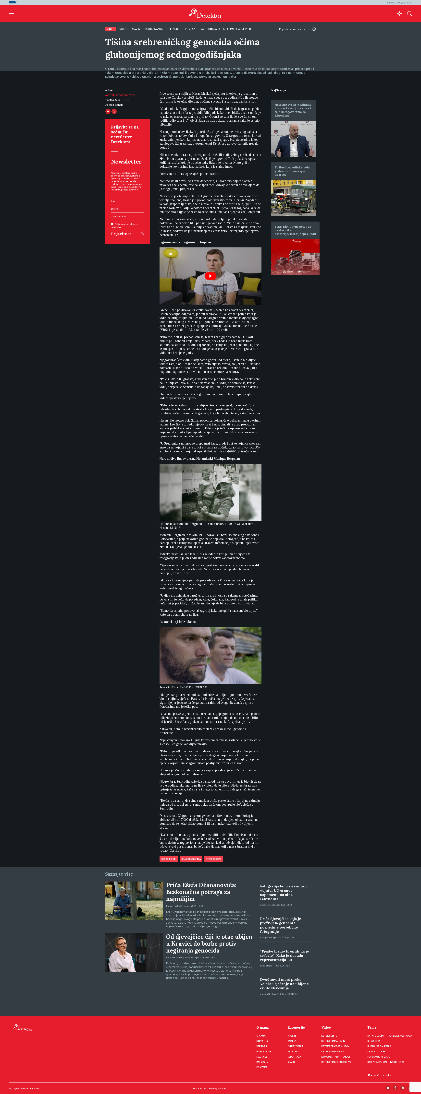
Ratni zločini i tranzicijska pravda (389, 1036)
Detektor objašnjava (335, 1046)
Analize (137, 29)
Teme (371, 1027)
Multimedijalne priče (237, 29)
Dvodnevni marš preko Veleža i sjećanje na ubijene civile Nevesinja (284, 983)
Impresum (262, 1062)
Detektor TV (329, 1036)
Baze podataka (210, 29)
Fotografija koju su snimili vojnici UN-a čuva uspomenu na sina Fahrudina (283, 892)
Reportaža (294, 1057)
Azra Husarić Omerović (120, 94)
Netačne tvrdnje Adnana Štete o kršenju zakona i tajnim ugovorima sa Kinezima (293, 110)
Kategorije (296, 1027)
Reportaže (189, 29)
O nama (262, 1027)
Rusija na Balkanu (379, 1046)
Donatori (262, 1041)
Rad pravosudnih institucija (385, 1062)
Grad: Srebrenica (191, 859)
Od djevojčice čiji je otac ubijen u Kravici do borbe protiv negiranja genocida (209, 943)
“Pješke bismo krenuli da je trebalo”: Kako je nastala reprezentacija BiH (284, 955)
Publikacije (263, 1051)
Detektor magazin (333, 1041)
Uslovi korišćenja (200, 1088)
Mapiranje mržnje (378, 1057)
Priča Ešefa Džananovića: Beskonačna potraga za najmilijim (201, 892)
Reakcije (292, 1062)
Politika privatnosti (217, 1088)
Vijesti (123, 29)
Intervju (293, 1051)
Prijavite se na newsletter (294, 29)
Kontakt (261, 1067)
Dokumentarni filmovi (335, 1057)
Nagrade (261, 1057)
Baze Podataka (380, 1075)
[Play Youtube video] (210, 276)
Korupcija (373, 1041)
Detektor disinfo (332, 1051)
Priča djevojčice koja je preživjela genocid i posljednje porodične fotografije (280, 925)
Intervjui (172, 29)
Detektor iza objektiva (336, 1062)
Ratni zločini (213, 859)
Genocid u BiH (168, 859)
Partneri (262, 1046)
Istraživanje (295, 1046)
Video (110, 29)
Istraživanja (154, 29)
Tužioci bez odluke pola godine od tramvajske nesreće (292, 170)
